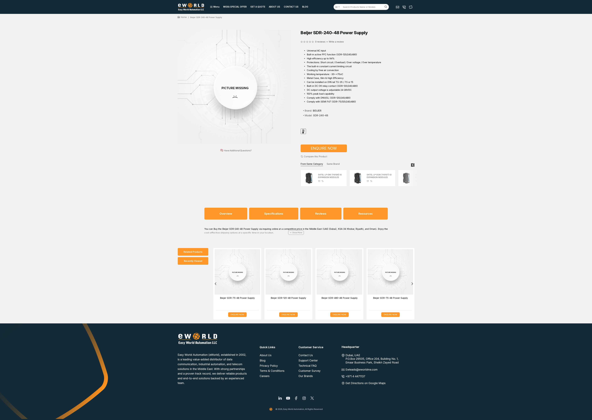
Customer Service (310, 347)
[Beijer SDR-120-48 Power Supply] (288, 272)
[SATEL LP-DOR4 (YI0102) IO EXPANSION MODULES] (406, 178)
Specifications (273, 213)
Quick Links (267, 347)
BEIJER (317, 110)
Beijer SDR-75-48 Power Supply (237, 297)
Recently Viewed (193, 261)
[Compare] (411, 7)
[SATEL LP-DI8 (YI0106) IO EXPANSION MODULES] (309, 178)
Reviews (320, 213)
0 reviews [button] (320, 41)
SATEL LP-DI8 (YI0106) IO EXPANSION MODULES (330, 175)
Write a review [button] (336, 41)
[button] (314, 156)
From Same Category (312, 164)
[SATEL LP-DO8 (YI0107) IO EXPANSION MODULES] (358, 178)
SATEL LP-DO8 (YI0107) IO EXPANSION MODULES (379, 175)
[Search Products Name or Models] (386, 7)
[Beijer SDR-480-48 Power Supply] (339, 272)
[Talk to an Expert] (404, 7)
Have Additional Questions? (238, 150)
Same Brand (333, 164)
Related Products (193, 252)
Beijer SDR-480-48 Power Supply (339, 297)
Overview (226, 213)
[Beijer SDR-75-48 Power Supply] (237, 272)
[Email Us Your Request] (398, 7)
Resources (365, 213)
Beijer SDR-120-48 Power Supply (288, 297)
